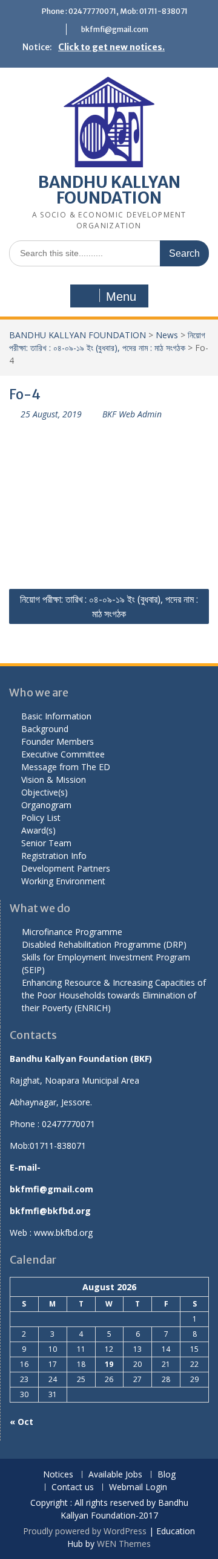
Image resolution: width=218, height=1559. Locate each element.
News (167, 335)
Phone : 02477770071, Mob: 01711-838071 (115, 11)
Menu (121, 296)
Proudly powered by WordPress (85, 1531)
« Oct (21, 1421)
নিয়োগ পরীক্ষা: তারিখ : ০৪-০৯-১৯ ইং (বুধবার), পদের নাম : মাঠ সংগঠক (109, 606)
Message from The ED (65, 767)
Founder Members (57, 741)
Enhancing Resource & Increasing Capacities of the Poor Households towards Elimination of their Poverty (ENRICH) (114, 995)
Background (44, 728)
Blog (166, 1475)
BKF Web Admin (132, 414)
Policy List (41, 817)
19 (109, 1364)
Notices (58, 1475)
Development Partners (65, 868)
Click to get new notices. (111, 47)
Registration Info (54, 855)
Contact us (72, 1487)
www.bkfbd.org (63, 1232)
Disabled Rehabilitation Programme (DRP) (104, 944)
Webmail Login (138, 1487)
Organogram (46, 805)
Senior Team (46, 843)
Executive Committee (63, 754)
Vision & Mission (53, 779)
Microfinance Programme (72, 931)
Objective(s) (44, 792)
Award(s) (38, 830)
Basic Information (56, 716)
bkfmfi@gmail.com (114, 29)
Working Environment (63, 881)
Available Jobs (115, 1475)
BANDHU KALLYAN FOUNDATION (109, 190)
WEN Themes (124, 1543)
